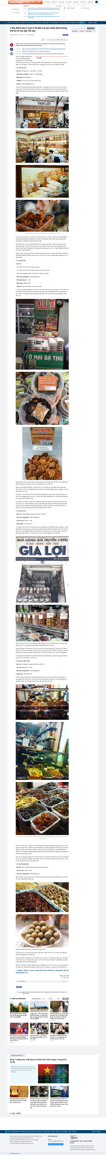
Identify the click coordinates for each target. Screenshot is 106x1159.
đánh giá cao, (63, 992)
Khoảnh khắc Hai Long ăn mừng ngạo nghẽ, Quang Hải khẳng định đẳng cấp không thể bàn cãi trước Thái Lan (19, 1038)
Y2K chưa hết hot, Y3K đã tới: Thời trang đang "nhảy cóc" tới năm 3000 (38, 1037)
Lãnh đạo (89, 31)
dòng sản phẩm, (56, 992)
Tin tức (82, 31)
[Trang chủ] (6, 22)
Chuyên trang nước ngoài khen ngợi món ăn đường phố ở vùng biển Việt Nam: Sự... (43, 53)
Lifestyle (31, 34)
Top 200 (98, 1131)
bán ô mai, (25, 992)
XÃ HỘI (9, 22)
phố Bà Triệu (25, 993)
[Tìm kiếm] (90, 28)
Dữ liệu (90, 22)
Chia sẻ (65, 34)
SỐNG (77, 22)
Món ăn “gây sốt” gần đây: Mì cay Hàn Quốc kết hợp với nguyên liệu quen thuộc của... (44, 49)
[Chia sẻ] (11, 49)
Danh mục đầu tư (16, 12)
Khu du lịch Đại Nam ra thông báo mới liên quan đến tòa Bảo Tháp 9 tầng (18, 1015)
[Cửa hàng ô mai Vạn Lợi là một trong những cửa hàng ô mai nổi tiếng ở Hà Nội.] (42, 216)
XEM (65, 998)
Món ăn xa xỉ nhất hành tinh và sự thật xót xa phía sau (36, 51)
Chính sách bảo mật (14, 1153)
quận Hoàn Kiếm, (39, 992)
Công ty (75, 31)
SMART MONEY (45, 22)
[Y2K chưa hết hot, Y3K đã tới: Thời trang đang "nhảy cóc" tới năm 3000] (39, 1028)
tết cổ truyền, (31, 992)
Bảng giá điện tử (16, 9)
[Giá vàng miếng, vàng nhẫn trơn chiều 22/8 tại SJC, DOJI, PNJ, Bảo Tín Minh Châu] (19, 1091)
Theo (42, 981)
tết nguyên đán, (47, 992)
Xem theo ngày (36, 999)
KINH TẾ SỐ (66, 22)
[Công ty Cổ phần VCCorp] (83, 1137)
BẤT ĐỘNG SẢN (23, 22)
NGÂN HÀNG (38, 22)
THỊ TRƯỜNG (72, 22)
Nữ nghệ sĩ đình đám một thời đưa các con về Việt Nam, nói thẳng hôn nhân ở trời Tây (58, 1037)
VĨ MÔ (61, 22)
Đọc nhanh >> (60, 6)
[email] (11, 53)
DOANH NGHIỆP (31, 22)
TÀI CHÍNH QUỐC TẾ (54, 22)
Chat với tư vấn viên (56, 1144)
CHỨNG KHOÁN (15, 22)
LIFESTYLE (82, 22)
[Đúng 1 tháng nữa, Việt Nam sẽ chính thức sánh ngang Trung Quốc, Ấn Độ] (53, 1073)
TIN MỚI (39, 58)
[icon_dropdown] (96, 2)
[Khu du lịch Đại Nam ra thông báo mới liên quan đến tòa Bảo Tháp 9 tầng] (19, 1006)
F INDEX (95, 22)
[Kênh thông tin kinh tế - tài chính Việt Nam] (25, 2)
